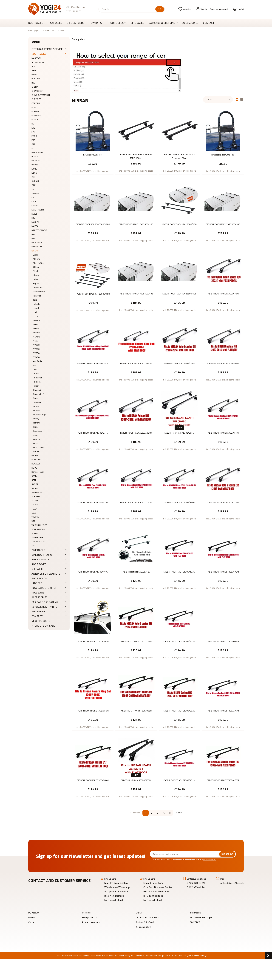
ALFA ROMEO (37, 62)
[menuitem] (38, 23)
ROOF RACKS (38, 53)
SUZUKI (35, 500)
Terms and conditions (147, 917)
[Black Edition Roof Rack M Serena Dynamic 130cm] (179, 130)
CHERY (34, 87)
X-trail (36, 451)
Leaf (35, 312)
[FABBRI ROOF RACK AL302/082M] (222, 339)
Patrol (36, 365)
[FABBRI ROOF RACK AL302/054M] (92, 339)
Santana (37, 402)
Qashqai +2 (38, 394)
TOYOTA (35, 517)
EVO (33, 128)
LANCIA (34, 206)
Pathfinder (38, 361)
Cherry (36, 275)
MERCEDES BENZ (39, 230)
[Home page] (44, 9)
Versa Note (38, 447)
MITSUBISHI (36, 242)
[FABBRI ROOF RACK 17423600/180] (92, 270)
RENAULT (35, 464)
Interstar (37, 296)
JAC (33, 177)
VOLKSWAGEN (38, 529)
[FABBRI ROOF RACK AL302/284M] (136, 409)
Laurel (36, 308)
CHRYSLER (36, 99)
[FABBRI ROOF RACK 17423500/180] (222, 200)
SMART (34, 488)
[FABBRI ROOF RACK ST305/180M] (92, 617)
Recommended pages (201, 917)
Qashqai (37, 390)
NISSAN (35, 251)
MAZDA (34, 226)
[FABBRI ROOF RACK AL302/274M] (92, 409)
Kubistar (37, 304)
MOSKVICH (36, 247)
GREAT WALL (37, 152)
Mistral (36, 328)
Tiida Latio (37, 431)
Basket (32, 917)
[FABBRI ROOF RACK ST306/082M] (179, 687)
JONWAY (35, 193)
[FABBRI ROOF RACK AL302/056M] (179, 339)
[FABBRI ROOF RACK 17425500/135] (136, 270)
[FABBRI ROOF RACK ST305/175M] (222, 548)
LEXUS (34, 214)
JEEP (33, 185)
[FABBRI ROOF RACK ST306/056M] (136, 687)
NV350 (36, 353)
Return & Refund (145, 922)
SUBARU (35, 496)
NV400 (36, 357)
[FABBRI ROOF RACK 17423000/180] (179, 200)
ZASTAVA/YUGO (38, 541)
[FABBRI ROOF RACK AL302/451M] (222, 409)
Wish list (187, 9)
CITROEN (35, 103)
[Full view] (241, 99)
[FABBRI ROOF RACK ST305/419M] (179, 617)
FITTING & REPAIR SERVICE (47, 49)
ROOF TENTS (39, 578)
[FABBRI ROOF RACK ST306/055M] (92, 687)
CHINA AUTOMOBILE (40, 95)
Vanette (36, 439)
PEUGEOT (35, 455)
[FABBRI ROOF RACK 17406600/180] (92, 200)
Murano (36, 333)
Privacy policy (143, 927)
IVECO (34, 173)
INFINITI (34, 165)
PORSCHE (36, 460)
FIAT (33, 132)
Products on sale (43, 625)
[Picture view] (237, 99)
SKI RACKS (37, 569)
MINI (33, 238)
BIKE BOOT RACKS (42, 554)
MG (33, 234)
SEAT (33, 480)
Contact (32, 922)
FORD (34, 136)
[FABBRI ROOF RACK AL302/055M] (136, 339)
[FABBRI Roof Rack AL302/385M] (179, 409)
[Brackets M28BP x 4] (92, 130)
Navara (36, 337)
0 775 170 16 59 (73, 11)
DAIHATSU (36, 115)
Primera (36, 382)
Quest (36, 398)
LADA (33, 201)
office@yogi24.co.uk (75, 7)
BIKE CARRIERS (40, 559)
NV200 (36, 345)
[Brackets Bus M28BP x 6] (222, 130)
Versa (36, 443)
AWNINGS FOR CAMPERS (45, 573)
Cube (35, 279)
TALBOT (35, 505)
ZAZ (33, 546)
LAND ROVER (37, 210)
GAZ (33, 144)
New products (40, 621)
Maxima (36, 320)
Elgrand (36, 283)
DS (32, 124)
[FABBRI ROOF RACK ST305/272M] (136, 617)
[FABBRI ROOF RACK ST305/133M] (179, 548)
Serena (36, 410)
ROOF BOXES (38, 564)
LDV (33, 218)
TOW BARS (37, 592)
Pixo (35, 369)
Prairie (36, 374)
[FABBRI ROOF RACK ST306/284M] (92, 756)
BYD (33, 83)
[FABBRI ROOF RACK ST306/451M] (179, 756)
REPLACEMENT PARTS (44, 606)
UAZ (33, 521)
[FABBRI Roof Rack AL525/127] (136, 548)
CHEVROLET (37, 91)
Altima (36, 267)
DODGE (34, 120)
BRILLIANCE (36, 79)
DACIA (34, 107)
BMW (34, 74)
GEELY (34, 148)
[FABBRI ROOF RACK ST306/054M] (222, 617)
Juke (35, 300)
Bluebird (37, 271)
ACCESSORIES (39, 597)
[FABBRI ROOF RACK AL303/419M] (92, 548)
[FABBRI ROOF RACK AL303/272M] (222, 478)
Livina (35, 316)
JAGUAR (35, 181)
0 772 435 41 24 (196, 887)
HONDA (35, 156)
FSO (33, 140)
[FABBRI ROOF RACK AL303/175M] (136, 478)
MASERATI (36, 58)
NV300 (36, 349)
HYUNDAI (35, 160)
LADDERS (36, 583)
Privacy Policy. (209, 859)
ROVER (34, 468)
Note (35, 341)
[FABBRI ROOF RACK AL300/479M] (222, 270)
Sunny (36, 419)
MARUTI (35, 222)
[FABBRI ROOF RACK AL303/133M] (92, 478)
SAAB (34, 476)
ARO (33, 70)
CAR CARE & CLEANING (44, 602)
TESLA (34, 509)
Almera (36, 259)
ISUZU (34, 169)
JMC (33, 189)
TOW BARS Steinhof (44, 587)
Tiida (35, 427)
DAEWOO (35, 111)
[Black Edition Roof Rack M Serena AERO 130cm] (136, 130)
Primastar (37, 378)
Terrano (36, 423)
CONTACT (37, 616)
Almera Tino (38, 263)
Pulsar (36, 386)
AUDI (33, 66)
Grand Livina (39, 292)
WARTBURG (37, 537)
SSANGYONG (37, 492)
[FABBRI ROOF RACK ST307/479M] (222, 756)
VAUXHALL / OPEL (39, 525)
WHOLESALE (38, 611)
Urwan (36, 435)
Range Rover (37, 472)
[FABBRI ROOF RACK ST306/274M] (222, 687)
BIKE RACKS (38, 550)
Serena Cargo (39, 414)
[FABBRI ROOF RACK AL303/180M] (179, 478)
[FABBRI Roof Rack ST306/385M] (136, 756)
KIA (32, 197)
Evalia (35, 255)
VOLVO (34, 533)
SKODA (34, 484)
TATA (33, 513)
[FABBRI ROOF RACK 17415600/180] (136, 200)
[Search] (159, 9)
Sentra (36, 406)
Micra (35, 324)
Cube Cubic (38, 287)
